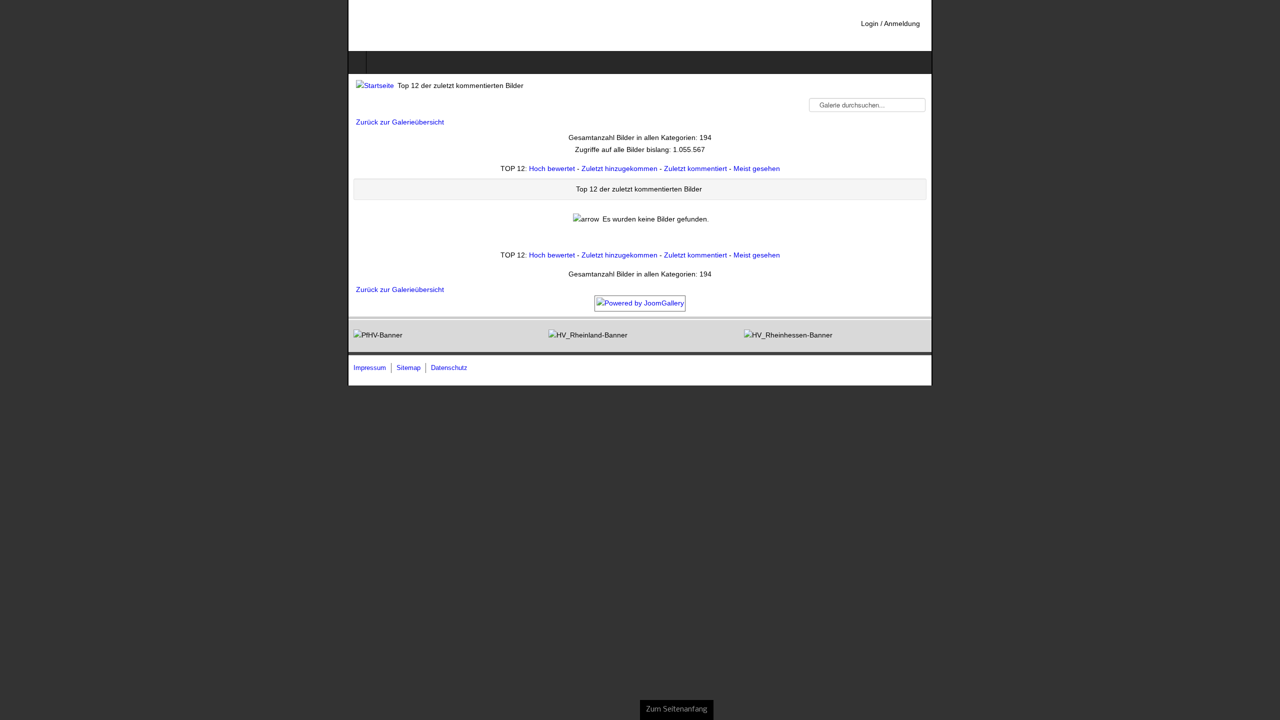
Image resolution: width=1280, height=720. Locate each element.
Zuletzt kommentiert (695, 168)
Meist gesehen (757, 168)
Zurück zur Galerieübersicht (52, 122)
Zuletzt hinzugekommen (620, 168)
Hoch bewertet (552, 168)
